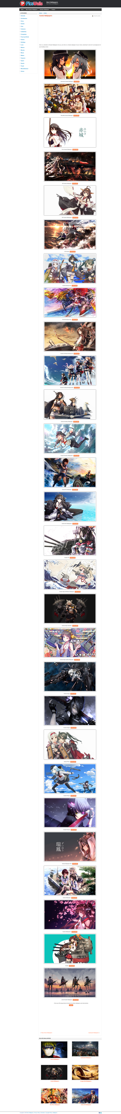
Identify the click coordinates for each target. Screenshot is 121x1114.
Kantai (71, 1005)
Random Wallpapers (44, 9)
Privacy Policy (37, 1112)
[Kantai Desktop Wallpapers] (70, 453)
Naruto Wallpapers (55, 1059)
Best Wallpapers (52, 2)
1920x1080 (76, 81)
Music (22, 52)
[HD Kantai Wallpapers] (70, 215)
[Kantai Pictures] (70, 827)
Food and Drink (25, 37)
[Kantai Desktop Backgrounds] (70, 385)
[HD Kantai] (70, 249)
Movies (23, 50)
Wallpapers (55, 1112)
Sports (22, 63)
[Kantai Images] (70, 725)
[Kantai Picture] (70, 793)
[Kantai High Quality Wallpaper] (70, 657)
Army (22, 21)
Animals (23, 15)
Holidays (23, 42)
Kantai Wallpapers (55, 1081)
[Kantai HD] (70, 555)
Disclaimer (43, 1112)
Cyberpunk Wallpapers (93, 1032)
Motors (22, 47)
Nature (22, 55)
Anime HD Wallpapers (86, 1104)
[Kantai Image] (70, 691)
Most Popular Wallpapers (32, 9)
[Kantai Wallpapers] (70, 929)
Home (22, 9)
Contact (53, 9)
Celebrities (23, 31)
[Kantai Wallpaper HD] (70, 861)
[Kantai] (70, 963)
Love (22, 44)
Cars (22, 26)
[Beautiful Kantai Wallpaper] (70, 113)
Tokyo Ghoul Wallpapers (46, 1032)
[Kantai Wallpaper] (70, 895)
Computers (24, 34)
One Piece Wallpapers (55, 1104)
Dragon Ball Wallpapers (85, 1081)
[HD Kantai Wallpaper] (70, 181)
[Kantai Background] (70, 283)
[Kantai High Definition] (70, 623)
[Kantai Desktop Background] (70, 351)
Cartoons (23, 29)
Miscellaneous (24, 68)
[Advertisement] (28, 99)
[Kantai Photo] (70, 759)
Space (22, 60)
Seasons (23, 58)
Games (22, 39)
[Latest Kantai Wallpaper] (70, 997)
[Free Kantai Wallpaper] (70, 147)
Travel (22, 66)
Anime (22, 71)
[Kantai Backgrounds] (70, 317)
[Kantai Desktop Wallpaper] (70, 419)
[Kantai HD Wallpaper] (70, 487)
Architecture (24, 18)
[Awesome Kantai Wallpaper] (70, 79)
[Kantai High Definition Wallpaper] (70, 589)
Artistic (23, 23)
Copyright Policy (49, 1112)
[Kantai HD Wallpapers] (70, 521)
